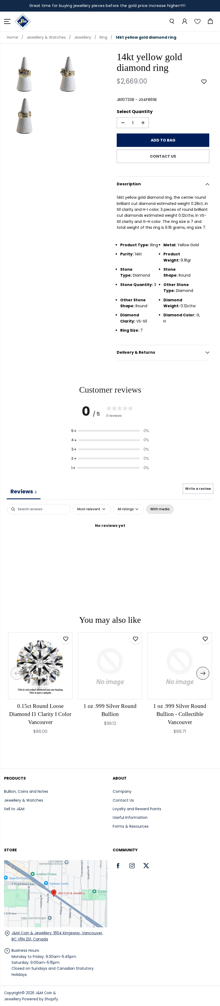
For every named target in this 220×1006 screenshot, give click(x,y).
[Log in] (184, 21)
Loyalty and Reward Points (137, 809)
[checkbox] (160, 509)
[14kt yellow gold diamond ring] (25, 73)
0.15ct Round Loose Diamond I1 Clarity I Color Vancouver (40, 714)
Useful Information (130, 817)
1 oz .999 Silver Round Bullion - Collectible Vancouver (179, 714)
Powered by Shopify (40, 999)
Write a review (198, 488)
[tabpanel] (110, 544)
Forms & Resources (131, 826)
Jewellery (82, 37)
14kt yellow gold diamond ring (146, 37)
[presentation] (17, 673)
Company (122, 791)
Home (12, 37)
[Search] (171, 21)
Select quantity (135, 111)
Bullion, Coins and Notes (26, 791)
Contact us (163, 156)
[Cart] (210, 21)
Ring (103, 37)
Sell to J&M (14, 809)
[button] (7, 21)
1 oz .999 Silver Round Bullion (110, 710)
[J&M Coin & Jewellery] (23, 21)
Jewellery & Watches (46, 37)
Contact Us (123, 800)
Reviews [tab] (23, 491)
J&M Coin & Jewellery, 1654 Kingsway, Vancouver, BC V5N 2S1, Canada (57, 936)
